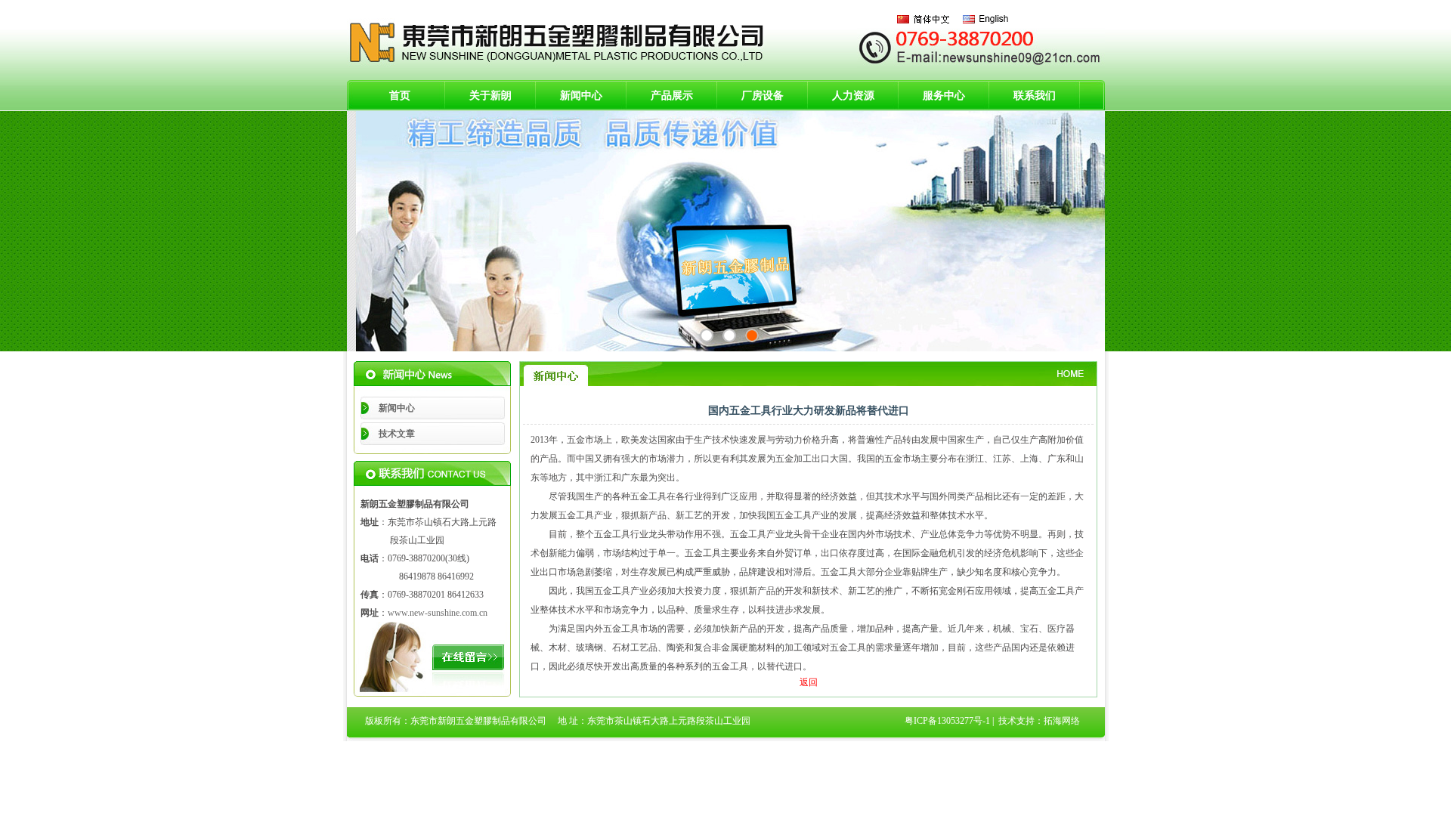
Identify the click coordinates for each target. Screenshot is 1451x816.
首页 (399, 95)
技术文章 (397, 433)
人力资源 (853, 95)
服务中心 (944, 95)
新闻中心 (581, 95)
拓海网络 (1062, 721)
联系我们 (1034, 95)
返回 (809, 682)
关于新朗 (490, 95)
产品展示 (672, 95)
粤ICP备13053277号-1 (947, 721)
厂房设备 (762, 95)
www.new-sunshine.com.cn (437, 612)
